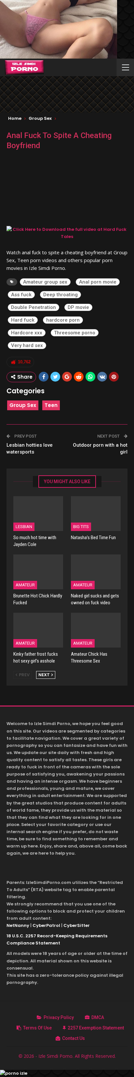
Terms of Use (37, 1027)
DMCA (97, 1017)
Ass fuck (21, 295)
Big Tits (81, 526)
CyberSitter (76, 925)
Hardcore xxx (26, 333)
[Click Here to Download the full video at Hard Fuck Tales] (67, 233)
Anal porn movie (97, 282)
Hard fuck (22, 320)
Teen (51, 405)
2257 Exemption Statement (96, 1027)
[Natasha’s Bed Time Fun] (96, 513)
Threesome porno (74, 333)
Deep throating (60, 295)
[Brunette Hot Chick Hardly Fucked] (38, 571)
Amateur (25, 584)
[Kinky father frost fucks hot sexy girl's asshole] (38, 630)
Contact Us (73, 1038)
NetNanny (18, 925)
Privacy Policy (59, 1017)
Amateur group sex (45, 282)
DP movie (78, 307)
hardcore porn (63, 320)
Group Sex (22, 405)
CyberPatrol (46, 925)
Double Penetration (33, 307)
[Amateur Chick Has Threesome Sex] (96, 630)
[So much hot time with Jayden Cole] (38, 513)
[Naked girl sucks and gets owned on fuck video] (96, 571)
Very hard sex (27, 345)
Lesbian (24, 526)
